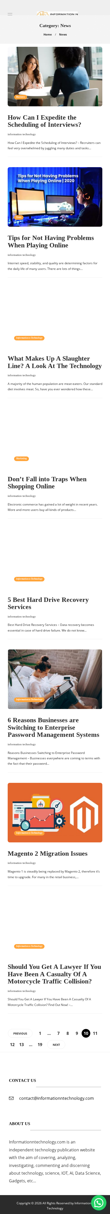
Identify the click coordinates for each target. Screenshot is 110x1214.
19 (40, 1044)
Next (56, 1045)
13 (21, 1044)
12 (12, 1044)
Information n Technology (29, 338)
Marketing (21, 458)
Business (20, 97)
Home (47, 34)
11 (95, 1033)
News (18, 217)
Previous (20, 1033)
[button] (98, 1202)
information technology (22, 134)
